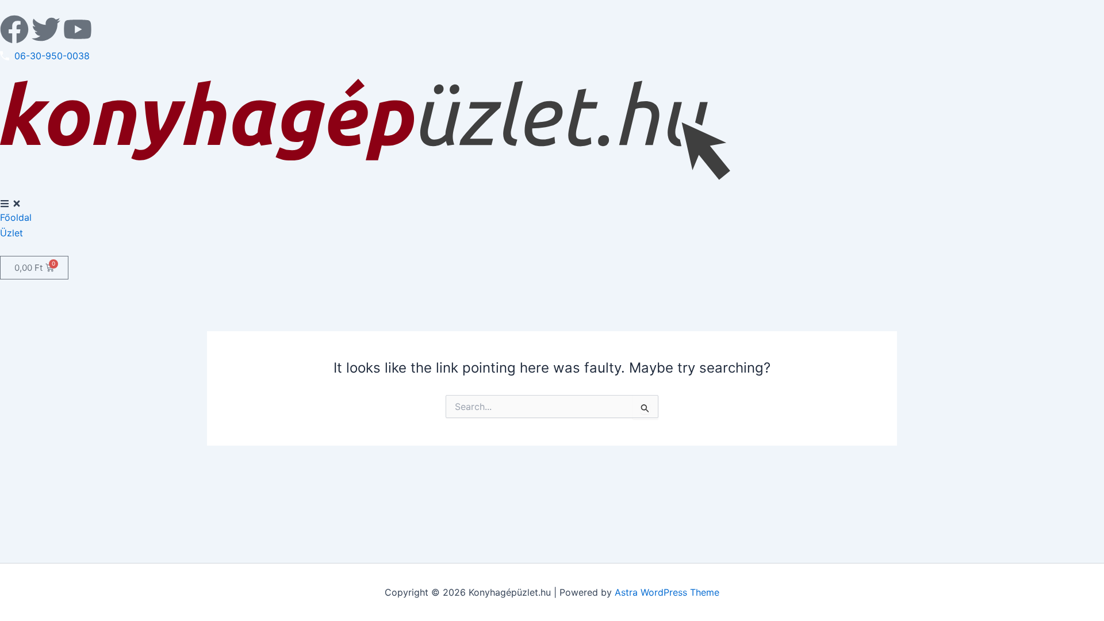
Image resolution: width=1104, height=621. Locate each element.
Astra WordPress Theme (667, 592)
